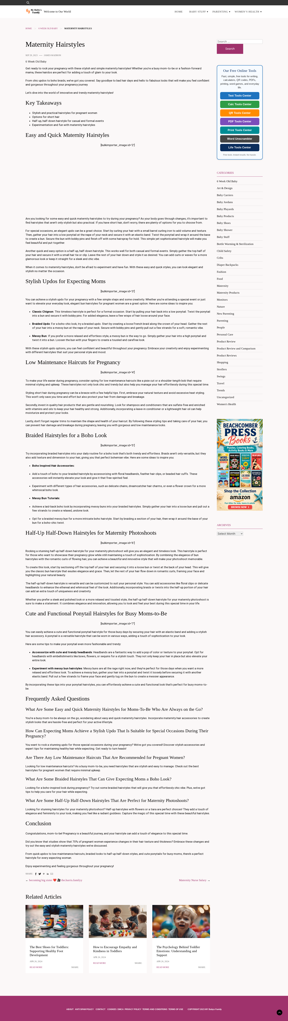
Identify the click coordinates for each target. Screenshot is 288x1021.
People (221, 327)
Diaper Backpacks (227, 264)
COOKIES (111, 1009)
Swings (221, 376)
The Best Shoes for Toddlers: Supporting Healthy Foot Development (49, 951)
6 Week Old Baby (48, 28)
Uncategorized (225, 397)
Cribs (220, 257)
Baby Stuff (197, 11)
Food (220, 278)
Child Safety (224, 251)
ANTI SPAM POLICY (84, 1009)
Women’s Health (247, 11)
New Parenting (225, 313)
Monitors (222, 299)
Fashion (221, 271)
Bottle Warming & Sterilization (235, 244)
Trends (221, 390)
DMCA (121, 1009)
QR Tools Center (240, 113)
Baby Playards (225, 209)
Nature (221, 306)
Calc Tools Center (240, 104)
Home (179, 11)
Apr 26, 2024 (36, 961)
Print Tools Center (240, 130)
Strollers (222, 369)
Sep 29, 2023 (32, 55)
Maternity (222, 285)
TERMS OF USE (175, 1009)
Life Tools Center (239, 147)
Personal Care (225, 334)
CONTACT (100, 1009)
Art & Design (224, 188)
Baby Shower (224, 230)
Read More (36, 967)
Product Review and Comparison (236, 348)
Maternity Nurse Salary (192, 880)
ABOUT (70, 1009)
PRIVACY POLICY (133, 1009)
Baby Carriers (225, 195)
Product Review (226, 341)
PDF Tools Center (239, 121)
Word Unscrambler (239, 138)
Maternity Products (228, 292)
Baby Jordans (225, 202)
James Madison (52, 55)
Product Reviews (227, 355)
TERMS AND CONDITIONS (154, 1009)
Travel (220, 383)
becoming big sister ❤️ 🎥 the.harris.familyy (55, 880)
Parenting (220, 11)
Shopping (222, 362)
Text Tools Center (239, 95)
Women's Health (226, 404)
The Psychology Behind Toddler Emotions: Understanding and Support (178, 951)
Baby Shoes (224, 223)
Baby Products (225, 216)
